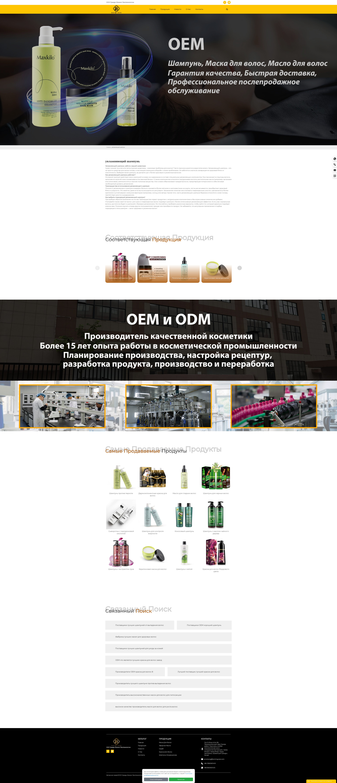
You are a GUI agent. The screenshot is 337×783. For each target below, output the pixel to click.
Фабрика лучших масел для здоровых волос (135, 637)
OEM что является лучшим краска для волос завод (138, 660)
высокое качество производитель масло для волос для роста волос (146, 707)
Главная (108, 147)
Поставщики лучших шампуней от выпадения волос (139, 625)
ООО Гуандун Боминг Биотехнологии (120, 2)
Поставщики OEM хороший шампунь (204, 625)
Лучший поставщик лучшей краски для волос (199, 672)
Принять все (181, 779)
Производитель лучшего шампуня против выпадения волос (143, 683)
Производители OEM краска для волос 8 (134, 672)
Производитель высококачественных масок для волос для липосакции (148, 695)
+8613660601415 (209, 768)
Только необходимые (156, 779)
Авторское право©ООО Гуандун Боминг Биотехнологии (124, 775)
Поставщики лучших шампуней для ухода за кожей (139, 648)
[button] (239, 268)
